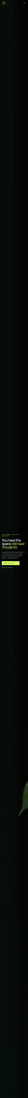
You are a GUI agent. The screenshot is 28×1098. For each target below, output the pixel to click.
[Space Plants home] (4, 3)
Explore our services (7, 567)
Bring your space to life (10, 563)
